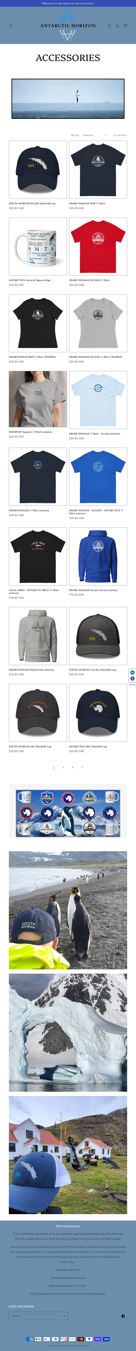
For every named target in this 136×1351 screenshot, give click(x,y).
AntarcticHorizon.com (63, 1346)
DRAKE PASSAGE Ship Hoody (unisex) (31, 669)
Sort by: (75, 135)
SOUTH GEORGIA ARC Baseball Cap (30, 746)
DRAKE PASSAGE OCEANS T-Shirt (89, 280)
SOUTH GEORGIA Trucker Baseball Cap (92, 669)
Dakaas (132, 684)
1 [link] (53, 767)
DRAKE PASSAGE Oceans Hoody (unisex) (93, 590)
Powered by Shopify (80, 1346)
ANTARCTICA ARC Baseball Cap (88, 746)
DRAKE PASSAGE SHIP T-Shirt (87, 203)
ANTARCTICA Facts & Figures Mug (29, 280)
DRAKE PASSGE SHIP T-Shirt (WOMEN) (32, 356)
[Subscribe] (64, 1316)
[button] (11, 26)
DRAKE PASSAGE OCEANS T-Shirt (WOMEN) (95, 356)
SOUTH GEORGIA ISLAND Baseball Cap (32, 203)
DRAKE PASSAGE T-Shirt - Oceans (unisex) (94, 433)
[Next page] (82, 767)
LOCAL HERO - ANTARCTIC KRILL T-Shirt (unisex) (34, 591)
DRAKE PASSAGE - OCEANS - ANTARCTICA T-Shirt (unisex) (96, 512)
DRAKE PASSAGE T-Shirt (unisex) (29, 510)
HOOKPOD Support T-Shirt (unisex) (30, 431)
